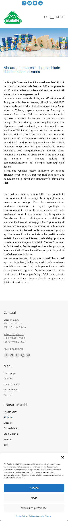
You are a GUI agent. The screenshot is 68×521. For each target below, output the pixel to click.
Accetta (34, 487)
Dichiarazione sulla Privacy (40, 516)
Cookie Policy (21, 516)
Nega (34, 497)
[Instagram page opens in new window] (29, 3)
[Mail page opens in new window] (28, 355)
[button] (62, 457)
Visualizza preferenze (34, 507)
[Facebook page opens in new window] (24, 3)
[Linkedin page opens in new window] (40, 3)
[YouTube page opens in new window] (35, 3)
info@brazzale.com (14, 334)
